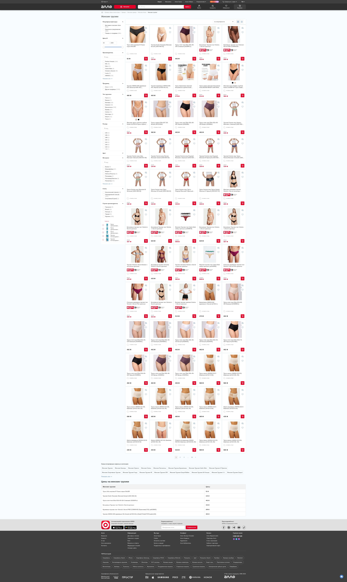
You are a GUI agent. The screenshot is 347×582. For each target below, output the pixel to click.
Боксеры (109, 102)
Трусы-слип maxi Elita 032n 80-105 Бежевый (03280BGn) (232, 303)
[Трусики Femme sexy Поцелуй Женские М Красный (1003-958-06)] (209, 145)
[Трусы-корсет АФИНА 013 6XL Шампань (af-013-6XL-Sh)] (233, 363)
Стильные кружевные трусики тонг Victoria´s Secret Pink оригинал (233, 265)
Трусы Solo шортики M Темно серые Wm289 (136, 45)
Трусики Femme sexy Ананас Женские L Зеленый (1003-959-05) (233, 123)
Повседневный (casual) (112, 195)
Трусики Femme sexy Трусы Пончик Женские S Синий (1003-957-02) (233, 156)
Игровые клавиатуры (182, 562)
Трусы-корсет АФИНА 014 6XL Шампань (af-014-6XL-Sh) (184, 407)
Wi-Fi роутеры (155, 562)
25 (192, 457)
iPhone (131, 558)
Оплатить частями (159, 540)
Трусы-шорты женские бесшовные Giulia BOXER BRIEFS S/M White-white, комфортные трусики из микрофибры (209, 86)
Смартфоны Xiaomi (119, 558)
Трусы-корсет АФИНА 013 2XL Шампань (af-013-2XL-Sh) (208, 441)
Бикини (108, 100)
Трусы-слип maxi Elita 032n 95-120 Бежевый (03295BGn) (136, 340)
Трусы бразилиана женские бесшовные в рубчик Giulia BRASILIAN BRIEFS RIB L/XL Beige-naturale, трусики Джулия (184, 86)
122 (107, 147)
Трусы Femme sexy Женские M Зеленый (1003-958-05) (136, 190)
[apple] (153, 577)
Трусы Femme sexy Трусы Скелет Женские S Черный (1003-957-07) (209, 190)
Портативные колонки (223, 562)
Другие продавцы (112, 89)
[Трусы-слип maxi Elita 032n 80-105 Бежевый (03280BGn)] (233, 292)
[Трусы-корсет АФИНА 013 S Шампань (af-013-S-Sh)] (209, 363)
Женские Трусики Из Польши (200, 472)
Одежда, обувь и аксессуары (112, 12)
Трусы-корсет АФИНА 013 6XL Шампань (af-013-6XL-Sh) (232, 374)
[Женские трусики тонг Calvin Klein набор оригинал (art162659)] (209, 254)
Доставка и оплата (133, 536)
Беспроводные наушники (119, 562)
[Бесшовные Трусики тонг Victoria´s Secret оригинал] (209, 34)
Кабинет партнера (212, 543)
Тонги (108, 119)
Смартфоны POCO (158, 558)
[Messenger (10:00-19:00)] (239, 539)
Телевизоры (134, 562)
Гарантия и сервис (133, 538)
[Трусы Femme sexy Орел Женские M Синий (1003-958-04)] (161, 179)
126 (107, 149)
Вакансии (104, 536)
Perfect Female (111, 61)
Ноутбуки (216, 558)
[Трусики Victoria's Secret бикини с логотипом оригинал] (137, 254)
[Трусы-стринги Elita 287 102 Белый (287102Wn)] (161, 109)
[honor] (208, 577)
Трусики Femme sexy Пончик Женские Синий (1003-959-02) (160, 156)
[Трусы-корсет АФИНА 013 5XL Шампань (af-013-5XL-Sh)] (233, 430)
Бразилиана (110, 107)
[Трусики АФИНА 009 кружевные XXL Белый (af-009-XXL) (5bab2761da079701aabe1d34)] (137, 72)
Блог (129, 540)
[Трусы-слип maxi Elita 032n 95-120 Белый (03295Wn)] (209, 329)
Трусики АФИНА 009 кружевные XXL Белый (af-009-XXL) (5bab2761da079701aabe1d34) (136, 86)
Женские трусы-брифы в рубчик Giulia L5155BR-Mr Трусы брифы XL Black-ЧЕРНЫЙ (233, 86)
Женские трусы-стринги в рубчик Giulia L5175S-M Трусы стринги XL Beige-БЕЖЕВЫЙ (137, 123)
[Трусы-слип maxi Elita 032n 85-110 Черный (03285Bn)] (137, 363)
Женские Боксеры (120, 468)
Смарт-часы (209, 562)
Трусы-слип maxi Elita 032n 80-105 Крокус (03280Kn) (208, 123)
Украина (109, 216)
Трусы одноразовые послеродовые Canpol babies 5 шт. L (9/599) (115, 228)
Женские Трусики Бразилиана (177, 468)
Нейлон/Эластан (111, 173)
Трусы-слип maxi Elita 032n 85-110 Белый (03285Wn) (184, 340)
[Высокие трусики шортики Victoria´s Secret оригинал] (185, 292)
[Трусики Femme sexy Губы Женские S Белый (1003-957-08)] (137, 145)
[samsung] (163, 577)
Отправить (139, 7)
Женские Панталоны (159, 468)
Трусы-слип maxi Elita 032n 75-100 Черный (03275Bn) (232, 340)
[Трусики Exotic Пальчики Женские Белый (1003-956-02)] (161, 34)
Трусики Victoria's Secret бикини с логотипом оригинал (137, 265)
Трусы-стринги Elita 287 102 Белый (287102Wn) (159, 123)
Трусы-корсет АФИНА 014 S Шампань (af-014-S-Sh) (207, 407)
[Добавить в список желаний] (146, 32)
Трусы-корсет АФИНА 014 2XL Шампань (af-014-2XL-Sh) (160, 407)
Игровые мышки (168, 562)
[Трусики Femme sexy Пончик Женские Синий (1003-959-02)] (161, 145)
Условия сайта (132, 548)
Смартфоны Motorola (174, 558)
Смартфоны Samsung (142, 558)
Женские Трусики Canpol (234, 472)
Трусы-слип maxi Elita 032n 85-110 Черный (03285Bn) (136, 374)
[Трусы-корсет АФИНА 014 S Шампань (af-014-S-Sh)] (209, 396)
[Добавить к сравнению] (146, 28)
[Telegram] (236, 539)
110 (107, 140)
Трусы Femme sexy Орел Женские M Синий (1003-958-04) (161, 190)
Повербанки (233, 566)
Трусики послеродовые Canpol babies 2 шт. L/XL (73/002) (115, 236)
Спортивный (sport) (112, 198)
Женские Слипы (146, 468)
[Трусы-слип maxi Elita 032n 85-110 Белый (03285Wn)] (185, 329)
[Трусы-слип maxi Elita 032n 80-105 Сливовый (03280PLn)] (185, 34)
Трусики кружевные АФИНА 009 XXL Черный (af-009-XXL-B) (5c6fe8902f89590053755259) (160, 86)
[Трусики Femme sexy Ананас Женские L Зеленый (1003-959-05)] (233, 109)
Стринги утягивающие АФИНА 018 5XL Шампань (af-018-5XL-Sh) (185, 441)
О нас (103, 540)
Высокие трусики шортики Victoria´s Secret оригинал (185, 303)
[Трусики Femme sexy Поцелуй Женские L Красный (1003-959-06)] (185, 145)
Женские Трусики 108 (161, 472)
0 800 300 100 (237, 536)
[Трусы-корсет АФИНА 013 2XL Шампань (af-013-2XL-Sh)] (209, 430)
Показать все (107, 78)
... (188, 457)
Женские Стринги (133, 468)
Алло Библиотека (185, 543)
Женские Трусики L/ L (218, 472)
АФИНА (109, 75)
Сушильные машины (199, 566)
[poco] (175, 577)
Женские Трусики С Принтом (218, 468)
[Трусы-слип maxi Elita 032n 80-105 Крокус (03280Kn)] (209, 109)
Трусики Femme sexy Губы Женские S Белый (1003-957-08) (137, 156)
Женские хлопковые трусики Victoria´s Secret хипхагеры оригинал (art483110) (232, 190)
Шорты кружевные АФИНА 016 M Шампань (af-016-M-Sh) (137, 441)
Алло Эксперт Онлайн (187, 536)
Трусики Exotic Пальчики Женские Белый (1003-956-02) (161, 45)
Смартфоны (106, 558)
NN (107, 64)
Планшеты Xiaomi (205, 558)
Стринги (109, 105)
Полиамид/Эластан (112, 178)
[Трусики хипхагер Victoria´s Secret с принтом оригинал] (185, 254)
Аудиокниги (183, 540)
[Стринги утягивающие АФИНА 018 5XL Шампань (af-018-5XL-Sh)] (185, 430)
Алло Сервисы (184, 538)
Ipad (195, 558)
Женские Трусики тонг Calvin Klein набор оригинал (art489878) (185, 227)
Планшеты (187, 558)
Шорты (108, 116)
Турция (108, 214)
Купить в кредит (159, 543)
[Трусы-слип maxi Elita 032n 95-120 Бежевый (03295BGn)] (137, 329)
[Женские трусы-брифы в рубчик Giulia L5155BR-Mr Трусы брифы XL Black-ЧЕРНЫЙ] (233, 72)
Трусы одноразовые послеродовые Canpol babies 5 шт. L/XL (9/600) (115, 225)
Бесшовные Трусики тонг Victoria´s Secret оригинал (209, 45)
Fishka (156, 538)
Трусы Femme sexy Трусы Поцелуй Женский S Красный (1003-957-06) (184, 190)
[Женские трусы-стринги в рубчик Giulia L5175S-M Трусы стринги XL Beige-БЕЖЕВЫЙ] (137, 109)
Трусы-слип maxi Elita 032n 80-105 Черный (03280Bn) (184, 123)
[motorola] (194, 577)
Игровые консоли (197, 562)
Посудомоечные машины (165, 566)
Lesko (108, 73)
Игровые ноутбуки (228, 558)
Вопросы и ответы (133, 543)
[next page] (195, 457)
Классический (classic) (113, 192)
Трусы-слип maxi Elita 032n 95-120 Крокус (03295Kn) (184, 374)
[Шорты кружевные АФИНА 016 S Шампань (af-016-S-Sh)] (233, 396)
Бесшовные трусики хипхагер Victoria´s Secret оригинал (160, 265)
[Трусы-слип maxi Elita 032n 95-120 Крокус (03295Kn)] (185, 363)
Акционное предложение (112, 30)
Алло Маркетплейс (212, 536)
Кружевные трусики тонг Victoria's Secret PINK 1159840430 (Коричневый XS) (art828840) (233, 45)
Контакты (104, 545)
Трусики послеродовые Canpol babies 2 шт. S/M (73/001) (115, 239)
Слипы (108, 112)
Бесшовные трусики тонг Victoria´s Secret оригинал (137, 227)
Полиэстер (109, 181)
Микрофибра (110, 169)
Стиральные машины (182, 566)
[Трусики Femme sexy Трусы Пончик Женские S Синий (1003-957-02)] (233, 145)
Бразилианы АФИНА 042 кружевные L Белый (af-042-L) (208, 303)
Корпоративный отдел (213, 545)
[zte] (184, 577)
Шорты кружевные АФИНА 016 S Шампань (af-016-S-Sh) (233, 407)
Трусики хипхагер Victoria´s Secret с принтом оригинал (185, 265)
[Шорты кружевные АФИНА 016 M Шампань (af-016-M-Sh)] (137, 430)
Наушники (106, 562)
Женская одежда (132, 12)
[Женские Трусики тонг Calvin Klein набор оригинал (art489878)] (185, 216)
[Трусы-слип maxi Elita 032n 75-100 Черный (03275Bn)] (233, 329)
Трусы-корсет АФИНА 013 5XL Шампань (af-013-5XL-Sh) (232, 441)
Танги (108, 98)
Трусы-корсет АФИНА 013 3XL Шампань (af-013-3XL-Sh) (136, 407)
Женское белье (142, 12)
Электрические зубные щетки (217, 566)
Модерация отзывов (134, 545)
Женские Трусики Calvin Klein (198, 468)
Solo (108, 66)
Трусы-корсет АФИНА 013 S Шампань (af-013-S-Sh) (207, 374)
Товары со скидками (113, 33)
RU (242, 1)
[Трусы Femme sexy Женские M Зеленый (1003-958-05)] (137, 179)
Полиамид (109, 176)
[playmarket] (130, 527)
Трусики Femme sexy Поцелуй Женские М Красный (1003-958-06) (209, 156)
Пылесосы (126, 566)
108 (107, 137)
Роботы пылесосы (138, 566)
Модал (108, 171)
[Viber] (234, 539)
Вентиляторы (107, 566)
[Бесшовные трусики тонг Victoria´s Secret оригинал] (137, 216)
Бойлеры (116, 566)
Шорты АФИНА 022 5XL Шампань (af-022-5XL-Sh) (161, 441)
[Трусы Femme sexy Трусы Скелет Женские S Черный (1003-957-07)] (209, 179)
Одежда (124, 12)
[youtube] (239, 527)
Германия (109, 207)
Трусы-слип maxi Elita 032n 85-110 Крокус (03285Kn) (160, 374)
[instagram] (229, 527)
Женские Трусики (107, 468)
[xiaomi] (146, 577)
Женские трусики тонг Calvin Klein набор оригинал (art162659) (209, 265)
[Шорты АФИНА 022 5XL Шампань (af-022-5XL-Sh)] (161, 430)
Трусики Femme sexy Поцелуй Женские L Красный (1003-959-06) (184, 156)
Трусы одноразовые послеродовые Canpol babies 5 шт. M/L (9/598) (115, 232)
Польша (108, 211)
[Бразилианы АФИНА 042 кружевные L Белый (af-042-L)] (209, 292)
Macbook (240, 558)
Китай (108, 209)
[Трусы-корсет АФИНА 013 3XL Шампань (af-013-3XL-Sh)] (137, 396)
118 (107, 144)
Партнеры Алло (211, 538)
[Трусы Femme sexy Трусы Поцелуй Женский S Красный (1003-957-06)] (185, 179)
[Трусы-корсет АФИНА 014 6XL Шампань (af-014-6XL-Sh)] (185, 396)
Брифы (108, 109)
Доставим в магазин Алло (113, 26)
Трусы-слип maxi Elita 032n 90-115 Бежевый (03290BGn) (160, 340)
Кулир (108, 166)
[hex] (232, 83)
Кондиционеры (237, 562)
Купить (146, 58)
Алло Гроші (157, 536)
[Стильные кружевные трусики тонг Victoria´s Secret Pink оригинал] (233, 254)
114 (107, 142)
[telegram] (234, 527)
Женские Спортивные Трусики (111, 472)
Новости (103, 538)
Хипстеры (109, 114)
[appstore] (117, 527)
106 (107, 135)
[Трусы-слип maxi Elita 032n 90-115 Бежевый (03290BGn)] (161, 329)
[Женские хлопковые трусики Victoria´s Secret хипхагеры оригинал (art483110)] (233, 179)
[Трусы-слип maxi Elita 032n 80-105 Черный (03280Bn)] (185, 109)
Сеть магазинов (106, 543)
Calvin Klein (109, 68)
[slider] (104, 47)
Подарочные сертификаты (162, 545)
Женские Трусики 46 (146, 472)
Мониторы (145, 562)
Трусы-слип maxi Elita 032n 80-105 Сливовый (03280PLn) (184, 45)
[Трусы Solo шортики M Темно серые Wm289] (137, 34)
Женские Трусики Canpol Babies (179, 472)
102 (107, 133)
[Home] (102, 12)
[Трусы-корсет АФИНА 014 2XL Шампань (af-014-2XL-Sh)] (161, 396)
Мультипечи (150, 566)
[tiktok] (244, 527)
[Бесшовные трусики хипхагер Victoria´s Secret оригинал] (161, 254)
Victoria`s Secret (111, 71)
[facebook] (224, 527)
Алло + (109, 87)
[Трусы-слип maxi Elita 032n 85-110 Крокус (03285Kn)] (161, 363)
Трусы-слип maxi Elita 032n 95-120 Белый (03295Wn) (208, 340)
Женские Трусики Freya (130, 472)
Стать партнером (212, 540)
